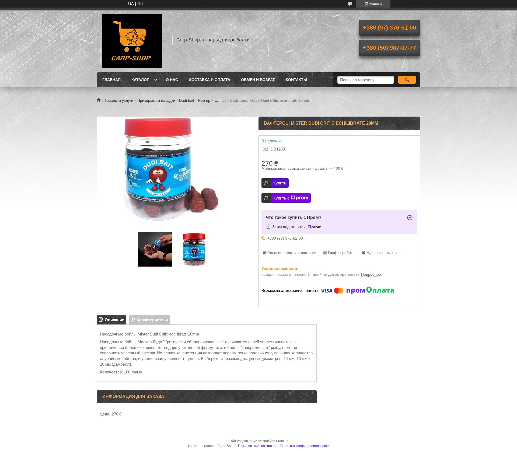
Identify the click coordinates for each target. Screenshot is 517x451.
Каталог (140, 80)
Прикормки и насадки (156, 100)
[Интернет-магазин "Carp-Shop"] (132, 40)
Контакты (296, 80)
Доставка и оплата (209, 80)
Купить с (281, 198)
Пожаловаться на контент (258, 446)
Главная (111, 80)
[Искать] (407, 80)
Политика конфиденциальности (304, 446)
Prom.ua (282, 441)
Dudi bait (186, 100)
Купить (279, 183)
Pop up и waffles (212, 100)
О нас (172, 80)
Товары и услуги (118, 100)
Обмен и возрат (258, 80)
